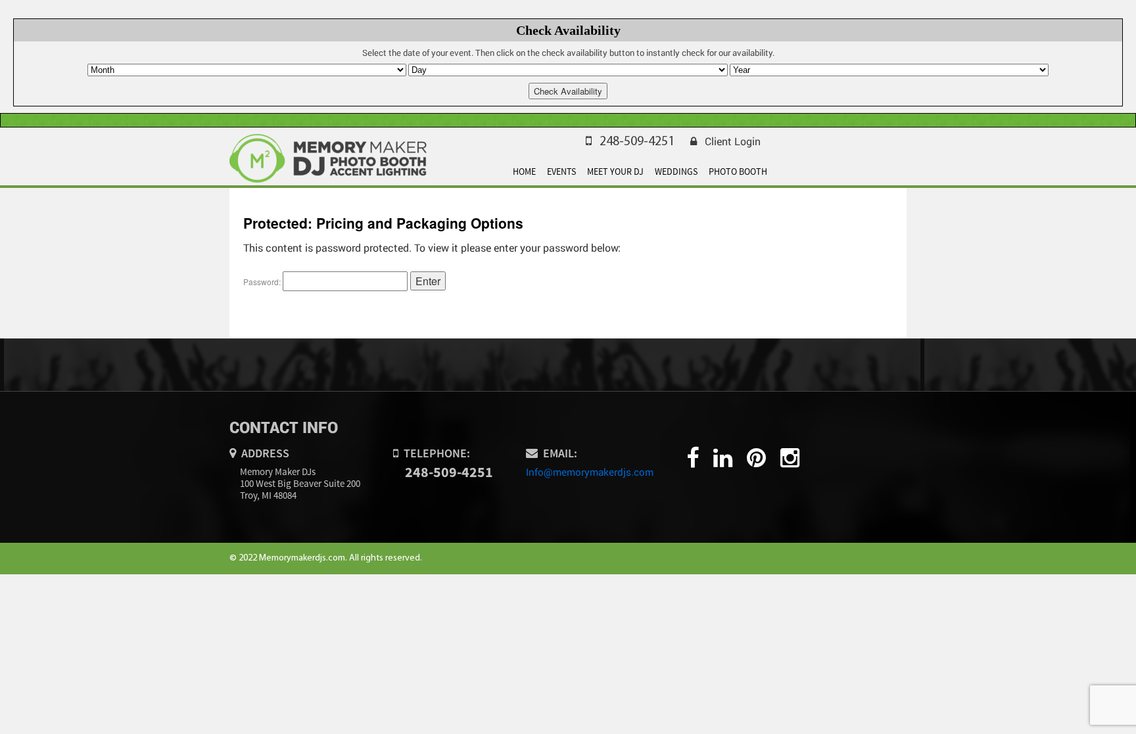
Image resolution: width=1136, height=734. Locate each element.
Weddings (676, 171)
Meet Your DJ (615, 171)
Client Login (733, 141)
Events (561, 171)
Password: (263, 281)
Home (524, 171)
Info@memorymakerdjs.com (589, 471)
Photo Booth (738, 171)
